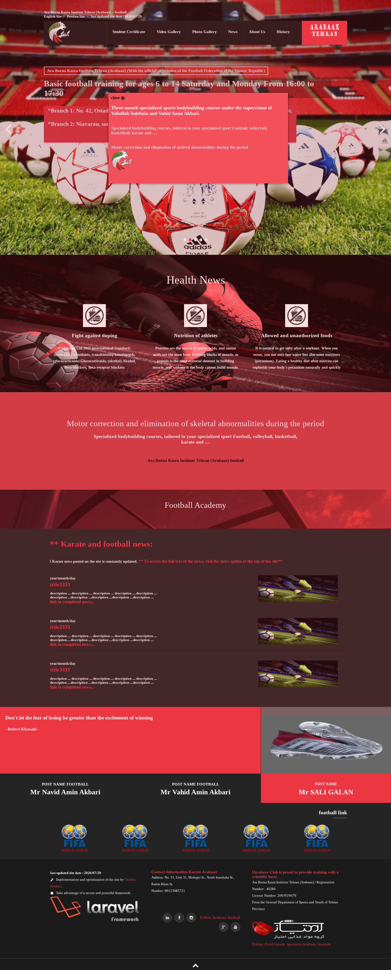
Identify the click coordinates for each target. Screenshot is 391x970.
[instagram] (191, 917)
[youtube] (235, 927)
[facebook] (179, 917)
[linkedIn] (167, 917)
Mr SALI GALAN (326, 789)
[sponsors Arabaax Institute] (289, 937)
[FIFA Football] (317, 852)
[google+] (223, 927)
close (116, 97)
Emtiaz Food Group (268, 944)
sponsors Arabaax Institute (309, 944)
